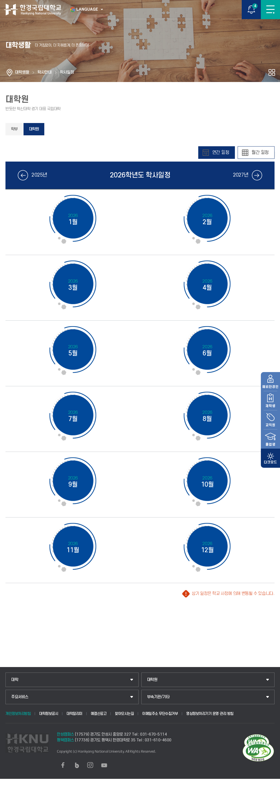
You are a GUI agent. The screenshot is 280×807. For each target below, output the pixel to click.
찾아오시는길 (124, 714)
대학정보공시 (48, 714)
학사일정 (67, 72)
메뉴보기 (270, 9)
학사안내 (44, 72)
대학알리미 (74, 714)
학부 (14, 129)
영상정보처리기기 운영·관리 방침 (210, 714)
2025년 (39, 175)
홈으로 (9, 72)
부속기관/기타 (158, 697)
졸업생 (270, 444)
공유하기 (272, 72)
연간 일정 (220, 152)
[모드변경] (270, 458)
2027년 (241, 175)
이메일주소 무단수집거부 (160, 714)
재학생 (270, 406)
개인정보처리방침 (18, 714)
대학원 (34, 129)
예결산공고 (99, 714)
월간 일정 (260, 152)
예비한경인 (270, 387)
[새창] (62, 765)
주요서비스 (19, 697)
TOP (270, 803)
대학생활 (22, 72)
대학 (14, 679)
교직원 (270, 425)
